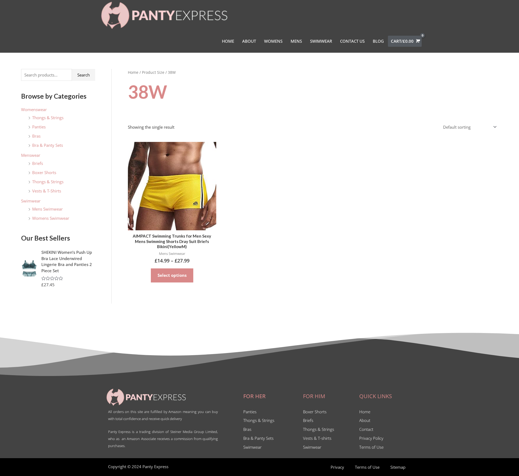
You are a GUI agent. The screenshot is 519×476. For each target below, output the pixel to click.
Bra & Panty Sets (47, 145)
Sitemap (397, 467)
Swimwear (31, 201)
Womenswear (34, 109)
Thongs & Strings (48, 117)
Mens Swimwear (47, 209)
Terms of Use (367, 467)
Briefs (37, 163)
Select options (172, 275)
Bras (36, 136)
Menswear (30, 155)
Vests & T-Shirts (46, 191)
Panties (39, 126)
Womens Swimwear (50, 218)
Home (133, 72)
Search (83, 75)
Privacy (337, 467)
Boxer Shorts (44, 172)
